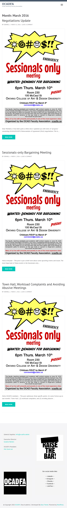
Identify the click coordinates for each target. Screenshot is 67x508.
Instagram (49, 479)
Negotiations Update (16, 20)
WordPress (60, 505)
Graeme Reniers (9, 442)
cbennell (7, 24)
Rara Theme (44, 505)
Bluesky (49, 481)
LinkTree (50, 486)
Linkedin (50, 476)
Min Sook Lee (8, 449)
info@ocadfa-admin (22, 434)
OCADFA (8, 4)
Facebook (50, 484)
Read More (8, 137)
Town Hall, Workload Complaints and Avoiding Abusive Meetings (33, 286)
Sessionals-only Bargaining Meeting (26, 152)
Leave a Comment (27, 24)
